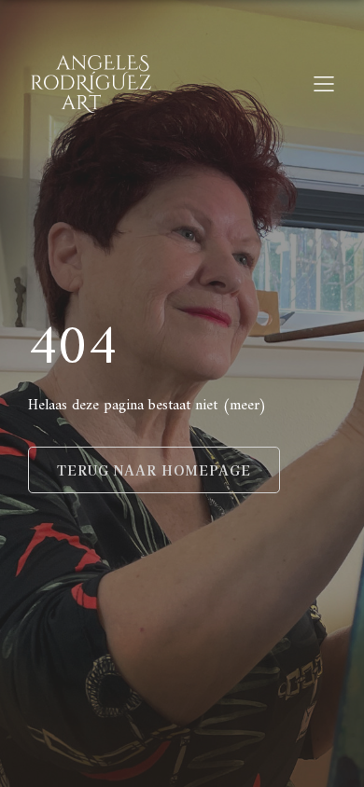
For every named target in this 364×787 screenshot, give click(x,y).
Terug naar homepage (154, 470)
